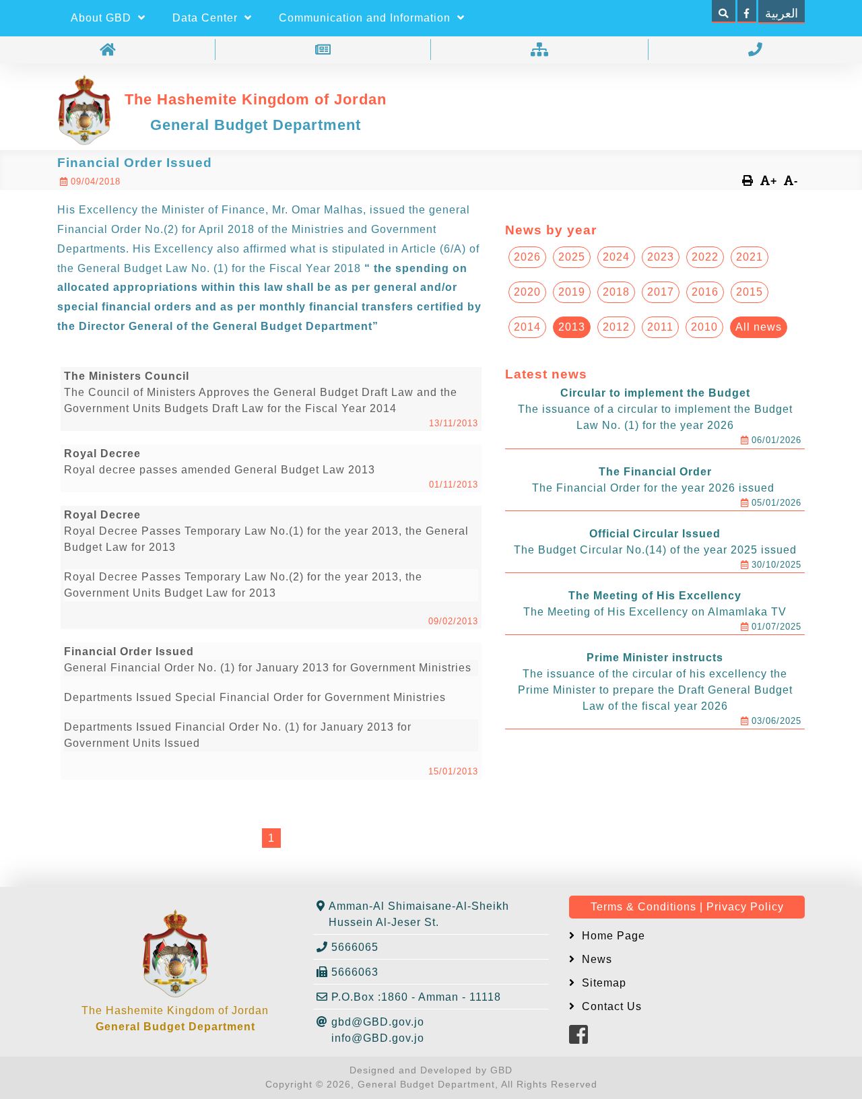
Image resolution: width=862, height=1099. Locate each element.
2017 (660, 292)
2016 (705, 292)
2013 (571, 327)
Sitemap (602, 983)
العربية (781, 13)
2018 (616, 292)
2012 (616, 327)
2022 (705, 257)
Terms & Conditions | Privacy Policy (687, 906)
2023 (660, 257)
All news (758, 327)
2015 (749, 292)
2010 (704, 327)
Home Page (611, 935)
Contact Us (610, 1006)
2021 (749, 257)
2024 (616, 257)
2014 (527, 327)
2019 (571, 292)
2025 (571, 257)
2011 (660, 327)
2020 (527, 292)
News (595, 959)
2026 (527, 257)
